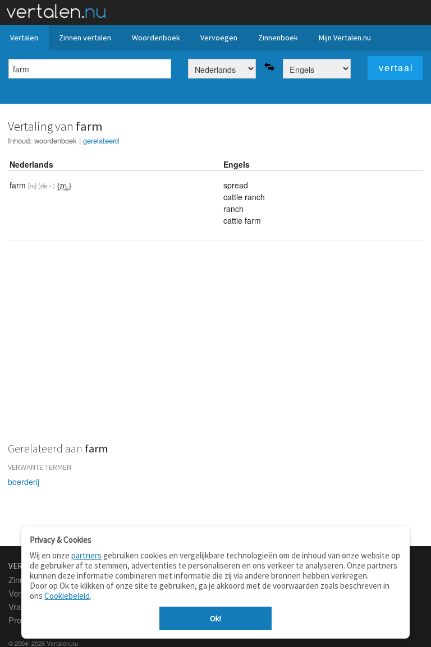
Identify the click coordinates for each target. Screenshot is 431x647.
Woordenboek (156, 38)
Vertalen (24, 38)
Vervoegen (218, 38)
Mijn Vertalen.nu (345, 38)
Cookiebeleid (67, 595)
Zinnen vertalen (85, 38)
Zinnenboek (278, 38)
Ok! (215, 618)
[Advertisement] (215, 348)
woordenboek (55, 140)
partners (86, 555)
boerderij (23, 481)
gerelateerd (101, 140)
